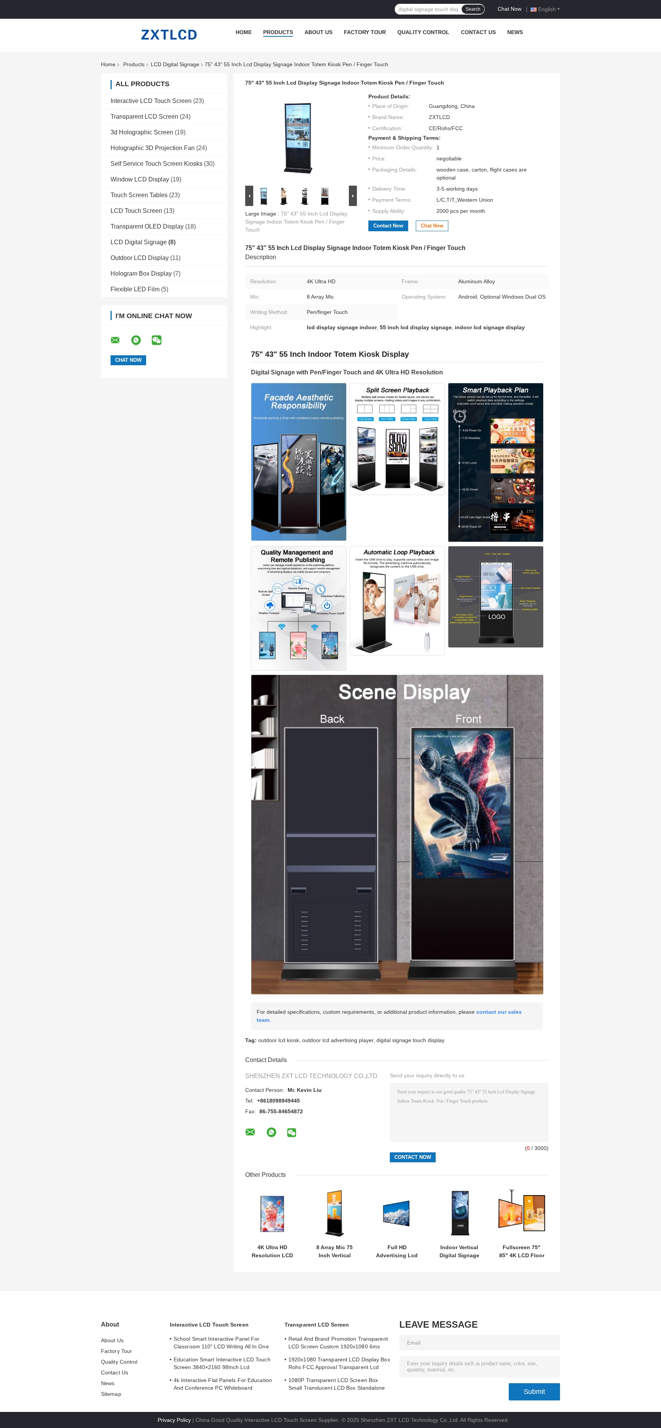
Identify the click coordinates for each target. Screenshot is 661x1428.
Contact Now (388, 226)
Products (278, 32)
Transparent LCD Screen (144, 116)
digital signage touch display (410, 1040)
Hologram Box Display (141, 273)
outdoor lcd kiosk (278, 1040)
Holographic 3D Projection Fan (153, 148)
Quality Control (423, 32)
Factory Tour (365, 32)
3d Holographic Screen (142, 132)
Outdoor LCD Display (140, 258)
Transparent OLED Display (147, 226)
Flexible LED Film (135, 289)
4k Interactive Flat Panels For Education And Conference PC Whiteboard (223, 1384)
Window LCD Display (140, 179)
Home (244, 32)
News (515, 32)
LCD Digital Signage (175, 64)
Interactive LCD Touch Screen (151, 101)
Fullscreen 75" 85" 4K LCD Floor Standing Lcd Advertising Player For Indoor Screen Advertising (521, 1251)
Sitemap (111, 1394)
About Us (318, 32)
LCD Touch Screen (136, 211)
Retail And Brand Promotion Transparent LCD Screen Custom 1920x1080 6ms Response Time (338, 1344)
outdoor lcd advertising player (337, 1040)
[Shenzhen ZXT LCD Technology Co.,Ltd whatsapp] (140, 340)
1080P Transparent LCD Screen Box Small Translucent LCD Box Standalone (336, 1384)
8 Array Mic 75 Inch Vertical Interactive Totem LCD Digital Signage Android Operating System (334, 1251)
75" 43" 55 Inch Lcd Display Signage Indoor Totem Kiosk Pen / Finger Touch (296, 222)
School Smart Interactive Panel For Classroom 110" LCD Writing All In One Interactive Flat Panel (221, 1344)
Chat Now (509, 9)
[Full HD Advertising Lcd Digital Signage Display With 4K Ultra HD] (397, 1213)
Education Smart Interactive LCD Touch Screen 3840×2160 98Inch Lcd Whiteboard (222, 1364)
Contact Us (478, 32)
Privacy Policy (174, 1420)
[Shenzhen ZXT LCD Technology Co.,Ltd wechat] (161, 340)
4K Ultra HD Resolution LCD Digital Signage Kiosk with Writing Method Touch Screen (272, 1251)
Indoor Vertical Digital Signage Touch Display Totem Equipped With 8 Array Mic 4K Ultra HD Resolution (459, 1251)
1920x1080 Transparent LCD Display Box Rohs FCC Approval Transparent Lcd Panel (339, 1364)
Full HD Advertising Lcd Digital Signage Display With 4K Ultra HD (397, 1251)
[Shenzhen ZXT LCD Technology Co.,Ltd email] (120, 340)
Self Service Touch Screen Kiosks (156, 163)
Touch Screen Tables (139, 195)
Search (473, 9)
